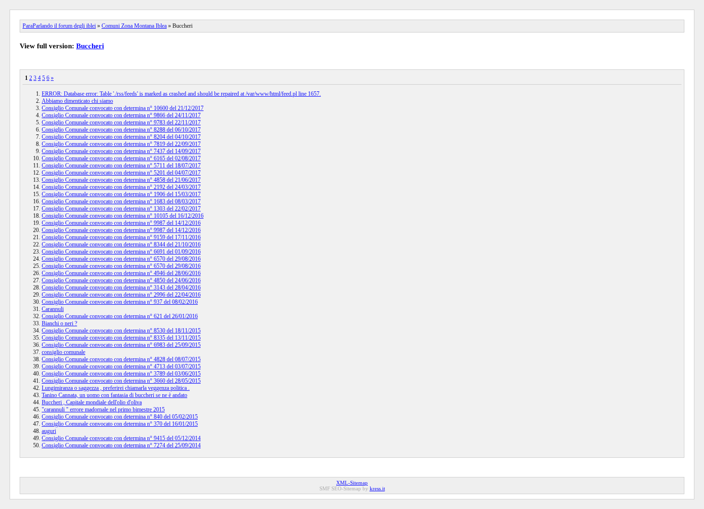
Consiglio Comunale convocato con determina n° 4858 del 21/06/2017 (121, 180)
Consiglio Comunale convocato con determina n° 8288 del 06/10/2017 (121, 129)
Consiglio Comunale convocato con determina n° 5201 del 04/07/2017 (121, 172)
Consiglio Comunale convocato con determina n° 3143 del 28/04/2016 (121, 287)
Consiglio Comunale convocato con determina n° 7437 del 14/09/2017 (121, 151)
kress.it (377, 488)
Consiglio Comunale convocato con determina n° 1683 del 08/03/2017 (121, 201)
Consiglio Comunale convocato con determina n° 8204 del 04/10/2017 (121, 136)
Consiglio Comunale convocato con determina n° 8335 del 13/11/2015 (121, 337)
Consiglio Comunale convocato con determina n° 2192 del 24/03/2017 (121, 187)
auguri (49, 431)
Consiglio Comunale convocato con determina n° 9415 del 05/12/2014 (121, 438)
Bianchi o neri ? (59, 323)
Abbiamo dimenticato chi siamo (77, 101)
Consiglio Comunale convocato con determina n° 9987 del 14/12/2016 (121, 223)
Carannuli (53, 309)
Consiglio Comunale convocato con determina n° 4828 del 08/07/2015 (121, 359)
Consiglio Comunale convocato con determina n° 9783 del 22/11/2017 (121, 122)
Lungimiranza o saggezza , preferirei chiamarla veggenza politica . (116, 388)
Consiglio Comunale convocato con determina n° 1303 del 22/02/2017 (121, 208)
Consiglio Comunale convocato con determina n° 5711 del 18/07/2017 (121, 165)
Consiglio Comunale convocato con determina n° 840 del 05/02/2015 (120, 416)
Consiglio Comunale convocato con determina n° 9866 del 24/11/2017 (121, 115)
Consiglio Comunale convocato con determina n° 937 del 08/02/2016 (120, 302)
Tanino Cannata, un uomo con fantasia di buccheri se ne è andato (114, 395)
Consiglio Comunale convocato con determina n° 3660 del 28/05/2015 (121, 380)
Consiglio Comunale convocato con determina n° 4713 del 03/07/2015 (121, 366)
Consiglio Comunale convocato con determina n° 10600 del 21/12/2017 (123, 108)
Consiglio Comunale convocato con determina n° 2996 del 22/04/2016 (121, 294)
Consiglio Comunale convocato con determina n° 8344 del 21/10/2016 (121, 244)
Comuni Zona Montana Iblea (134, 25)
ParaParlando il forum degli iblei (59, 25)
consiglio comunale (63, 352)
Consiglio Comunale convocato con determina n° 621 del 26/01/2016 (120, 316)
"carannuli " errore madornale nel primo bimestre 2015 (103, 409)
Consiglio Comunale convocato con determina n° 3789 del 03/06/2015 (121, 373)
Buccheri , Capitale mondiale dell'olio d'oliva (92, 402)
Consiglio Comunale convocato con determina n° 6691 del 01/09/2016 (121, 251)
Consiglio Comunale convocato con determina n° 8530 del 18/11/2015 (121, 330)
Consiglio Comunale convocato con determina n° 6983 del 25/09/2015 (121, 345)
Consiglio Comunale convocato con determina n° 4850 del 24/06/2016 (121, 280)
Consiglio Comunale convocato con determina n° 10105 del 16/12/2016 (123, 215)
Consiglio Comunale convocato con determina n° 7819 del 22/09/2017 (121, 144)
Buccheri (90, 46)
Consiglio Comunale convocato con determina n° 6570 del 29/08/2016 (121, 258)
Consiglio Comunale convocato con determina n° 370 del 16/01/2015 (120, 423)
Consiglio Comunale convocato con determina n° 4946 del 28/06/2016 (121, 273)
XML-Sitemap (352, 483)
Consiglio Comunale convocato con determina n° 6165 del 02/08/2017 (121, 158)
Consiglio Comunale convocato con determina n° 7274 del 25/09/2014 (121, 445)
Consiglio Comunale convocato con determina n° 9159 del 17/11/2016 (121, 237)
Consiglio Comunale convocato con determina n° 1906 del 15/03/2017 (121, 194)
